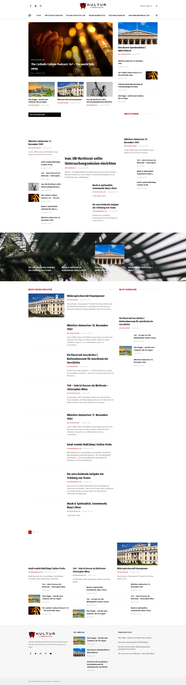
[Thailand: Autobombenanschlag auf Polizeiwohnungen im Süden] (152, 87)
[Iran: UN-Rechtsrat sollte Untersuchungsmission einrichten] (100, 89)
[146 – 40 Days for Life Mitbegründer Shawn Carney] (125, 338)
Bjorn (32, 73)
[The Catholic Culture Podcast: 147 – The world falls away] (70, 49)
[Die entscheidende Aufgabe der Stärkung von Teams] (77, 211)
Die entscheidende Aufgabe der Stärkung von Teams (105, 206)
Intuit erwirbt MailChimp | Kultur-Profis (50, 163)
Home (38, 15)
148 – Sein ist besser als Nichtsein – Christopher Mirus (50, 174)
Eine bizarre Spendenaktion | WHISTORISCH (132, 49)
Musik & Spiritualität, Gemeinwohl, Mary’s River (49, 207)
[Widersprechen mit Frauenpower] (70, 89)
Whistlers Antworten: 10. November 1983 (130, 62)
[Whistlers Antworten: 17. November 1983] (44, 129)
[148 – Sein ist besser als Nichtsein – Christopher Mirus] (33, 176)
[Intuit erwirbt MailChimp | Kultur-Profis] (33, 165)
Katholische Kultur (75, 15)
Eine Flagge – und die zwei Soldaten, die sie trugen (38, 101)
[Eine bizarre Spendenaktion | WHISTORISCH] (138, 33)
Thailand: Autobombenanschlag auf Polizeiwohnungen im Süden (130, 85)
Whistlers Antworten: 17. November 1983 (40, 143)
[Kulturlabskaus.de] (93, 6)
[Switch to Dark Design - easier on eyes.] (156, 6)
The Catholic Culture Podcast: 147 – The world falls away (62, 66)
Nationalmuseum (117, 15)
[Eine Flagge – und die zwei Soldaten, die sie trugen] (41, 89)
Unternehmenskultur (139, 15)
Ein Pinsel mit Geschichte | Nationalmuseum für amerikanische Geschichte (87, 358)
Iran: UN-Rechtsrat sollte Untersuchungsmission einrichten (99, 101)
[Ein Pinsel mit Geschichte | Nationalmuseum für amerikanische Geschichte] (46, 364)
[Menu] (29, 15)
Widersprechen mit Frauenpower (69, 100)
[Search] (156, 15)
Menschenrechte (97, 15)
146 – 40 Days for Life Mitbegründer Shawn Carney (145, 336)
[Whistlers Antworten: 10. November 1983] (152, 64)
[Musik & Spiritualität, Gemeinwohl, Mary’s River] (33, 209)
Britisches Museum (54, 15)
